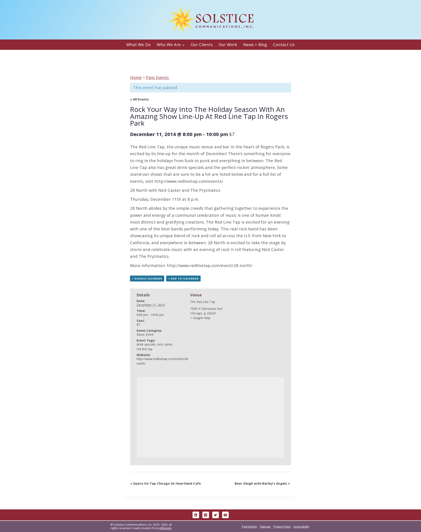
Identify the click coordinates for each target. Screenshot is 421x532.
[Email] (225, 515)
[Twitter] (215, 515)
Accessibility (301, 526)
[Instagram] (205, 515)
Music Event (145, 334)
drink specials (146, 344)
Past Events (249, 526)
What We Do (138, 44)
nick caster (164, 344)
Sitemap (265, 526)
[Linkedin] (196, 515)
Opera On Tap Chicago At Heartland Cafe (165, 483)
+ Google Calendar (147, 278)
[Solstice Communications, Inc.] (210, 20)
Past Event (157, 77)
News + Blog (255, 44)
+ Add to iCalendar (183, 278)
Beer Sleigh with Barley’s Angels (262, 483)
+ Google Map (200, 318)
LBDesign (165, 528)
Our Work (228, 44)
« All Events (139, 99)
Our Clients (202, 44)
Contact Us (284, 44)
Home (136, 77)
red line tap (144, 349)
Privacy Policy (282, 526)
